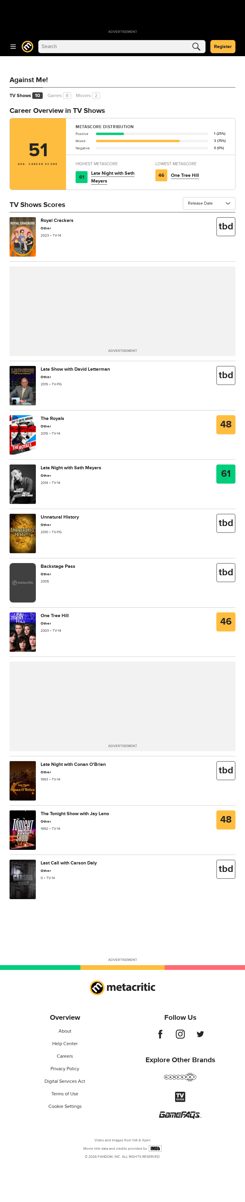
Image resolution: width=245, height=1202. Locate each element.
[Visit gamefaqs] (180, 1117)
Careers (65, 1056)
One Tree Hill (185, 175)
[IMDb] (155, 1148)
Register (223, 47)
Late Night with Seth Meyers (112, 177)
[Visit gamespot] (180, 1081)
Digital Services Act (65, 1081)
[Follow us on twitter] (200, 1037)
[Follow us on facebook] (160, 1037)
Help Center (65, 1044)
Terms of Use (64, 1094)
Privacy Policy (64, 1069)
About (65, 1031)
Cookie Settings (65, 1106)
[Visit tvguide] (180, 1100)
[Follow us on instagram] (180, 1037)
